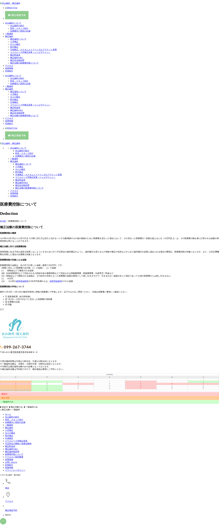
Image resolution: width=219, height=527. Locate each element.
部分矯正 (14, 47)
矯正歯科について (18, 39)
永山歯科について (13, 23)
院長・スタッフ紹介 (19, 28)
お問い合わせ (11, 462)
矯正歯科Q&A (16, 58)
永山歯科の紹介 (17, 26)
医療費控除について (14, 454)
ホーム (8, 414)
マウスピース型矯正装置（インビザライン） (30, 52)
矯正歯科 (9, 36)
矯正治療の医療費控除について (24, 63)
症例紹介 (9, 71)
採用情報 (9, 68)
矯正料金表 (15, 55)
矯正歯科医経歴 (12, 452)
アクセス (9, 66)
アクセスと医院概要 (14, 457)
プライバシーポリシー (15, 470)
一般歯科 (9, 34)
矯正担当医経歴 (17, 60)
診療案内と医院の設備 (20, 31)
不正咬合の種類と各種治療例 (18, 444)
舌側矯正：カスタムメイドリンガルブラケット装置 (33, 50)
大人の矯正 (15, 44)
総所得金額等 (22, 281)
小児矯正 (14, 42)
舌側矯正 (14, 102)
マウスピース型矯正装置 (16, 441)
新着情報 (9, 468)
